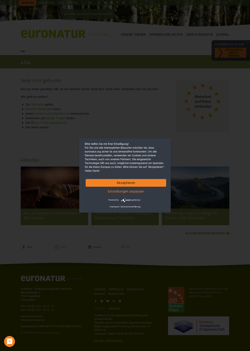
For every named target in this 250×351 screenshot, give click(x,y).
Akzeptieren (126, 183)
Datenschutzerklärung (130, 207)
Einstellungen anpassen (126, 191)
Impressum (114, 207)
